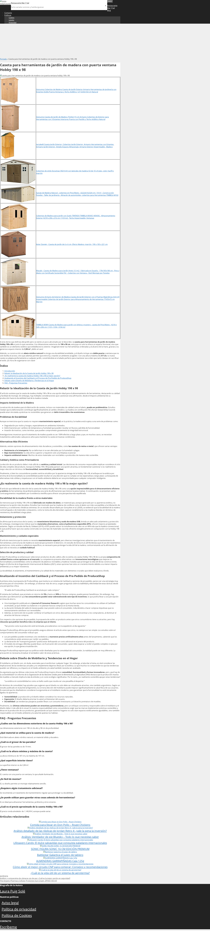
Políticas (7, 15)
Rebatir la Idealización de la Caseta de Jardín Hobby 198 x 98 (28, 373)
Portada (3, 59)
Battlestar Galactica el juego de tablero (60, 855)
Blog (109, 10)
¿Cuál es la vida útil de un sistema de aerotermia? (60, 873)
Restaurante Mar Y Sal (20, 3)
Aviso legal (10, 902)
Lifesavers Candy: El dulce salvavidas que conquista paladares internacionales (60, 843)
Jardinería (4, 876)
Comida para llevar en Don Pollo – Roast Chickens (60, 825)
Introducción (9, 371)
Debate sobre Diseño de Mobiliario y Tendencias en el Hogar (29, 380)
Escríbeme (8, 927)
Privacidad (12, 22)
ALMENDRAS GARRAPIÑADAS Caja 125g (60, 861)
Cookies (11, 18)
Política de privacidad (19, 909)
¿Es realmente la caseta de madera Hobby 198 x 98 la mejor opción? (32, 376)
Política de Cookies (17, 915)
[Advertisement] (105, 40)
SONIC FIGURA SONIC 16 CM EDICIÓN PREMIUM (60, 849)
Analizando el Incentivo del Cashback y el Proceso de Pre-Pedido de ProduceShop (37, 378)
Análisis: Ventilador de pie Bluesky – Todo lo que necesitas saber (60, 837)
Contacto (8, 13)
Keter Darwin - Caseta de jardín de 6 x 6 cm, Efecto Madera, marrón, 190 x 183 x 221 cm (72, 244)
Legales (11, 20)
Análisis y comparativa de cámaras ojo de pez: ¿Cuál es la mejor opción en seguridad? (35, 878)
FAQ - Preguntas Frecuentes (15, 383)
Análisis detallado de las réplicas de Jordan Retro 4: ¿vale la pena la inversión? (60, 831)
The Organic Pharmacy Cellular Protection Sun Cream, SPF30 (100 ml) (28, 881)
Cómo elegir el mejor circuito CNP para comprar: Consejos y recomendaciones (60, 867)
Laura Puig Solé (12, 891)
